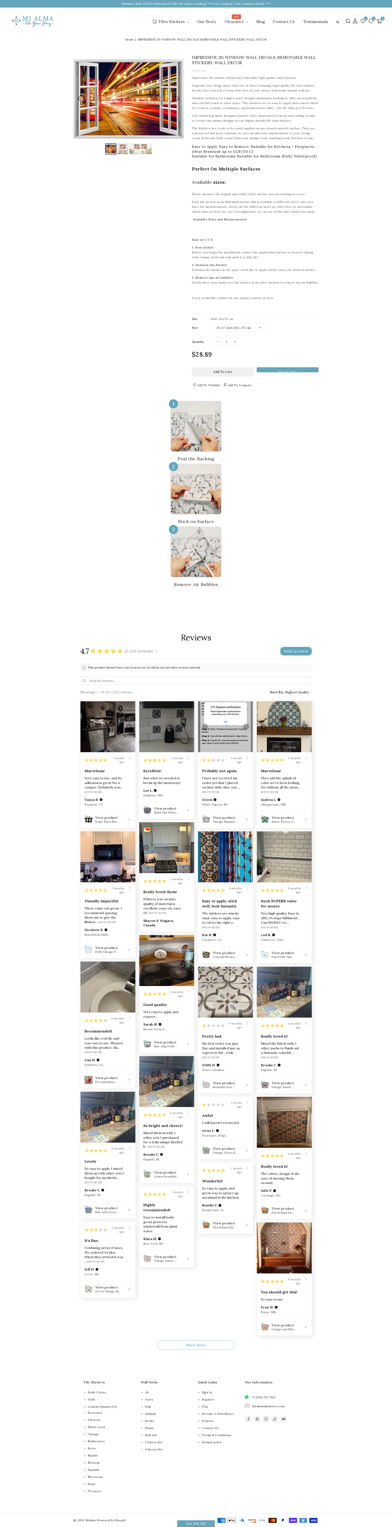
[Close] (263, 723)
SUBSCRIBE (232, 779)
